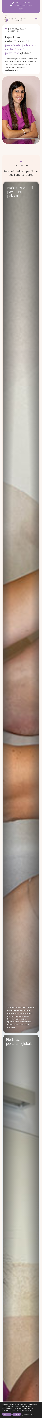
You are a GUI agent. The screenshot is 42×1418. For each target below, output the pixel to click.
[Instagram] (21, 9)
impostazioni (26, 1410)
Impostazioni (28, 1414)
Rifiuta (17, 1414)
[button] (36, 18)
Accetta (6, 1414)
